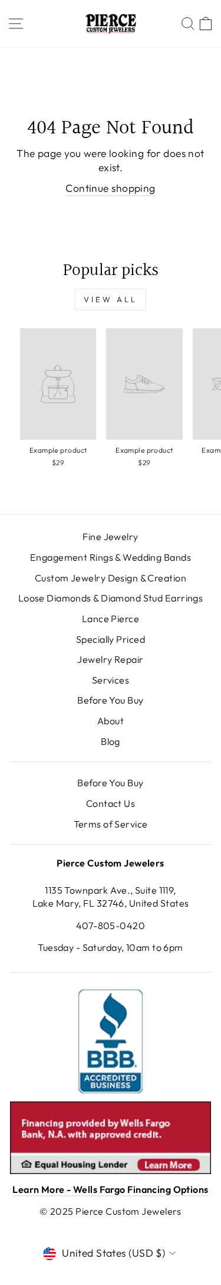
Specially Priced (110, 639)
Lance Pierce (110, 618)
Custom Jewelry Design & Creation (110, 578)
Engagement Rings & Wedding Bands (110, 557)
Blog (110, 741)
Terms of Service (111, 824)
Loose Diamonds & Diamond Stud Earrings (110, 598)
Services (111, 680)
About (110, 721)
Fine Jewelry (110, 536)
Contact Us (110, 803)
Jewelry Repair (110, 659)
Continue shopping (110, 188)
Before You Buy (110, 700)
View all (110, 299)
